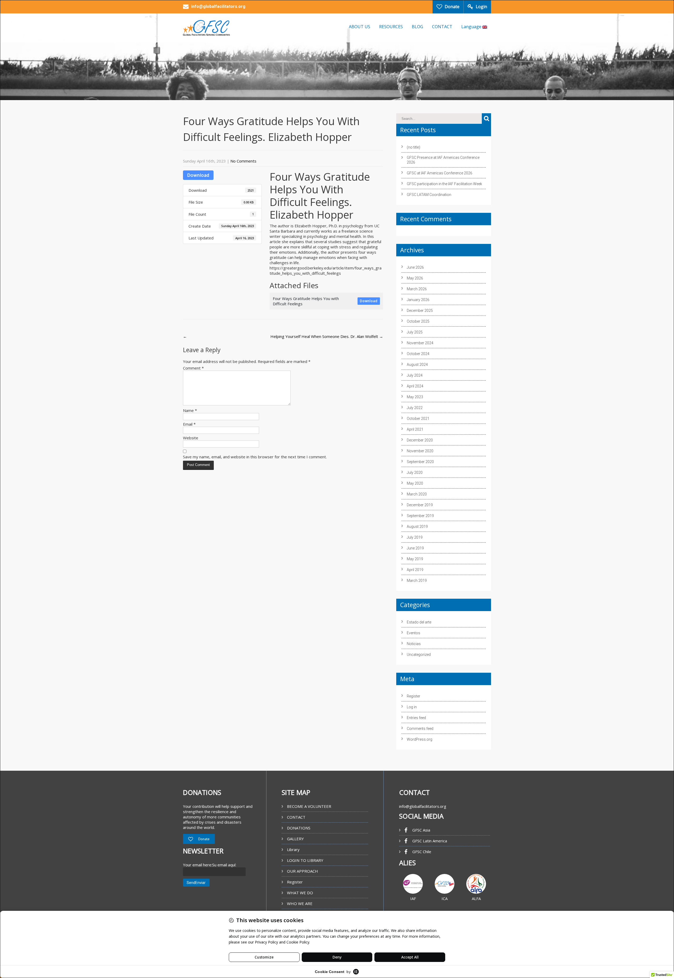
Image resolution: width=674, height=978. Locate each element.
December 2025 (420, 310)
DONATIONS (298, 827)
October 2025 (418, 321)
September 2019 (420, 516)
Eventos (413, 633)
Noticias (414, 644)
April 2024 (415, 386)
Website (190, 437)
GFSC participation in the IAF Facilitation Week (444, 184)
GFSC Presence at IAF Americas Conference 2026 (443, 159)
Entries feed (416, 718)
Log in (412, 707)
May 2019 (415, 559)
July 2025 (415, 332)
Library (293, 849)
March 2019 (417, 580)
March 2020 (417, 494)
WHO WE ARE (300, 903)
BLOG (417, 27)
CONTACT (442, 27)
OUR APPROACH (302, 871)
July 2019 (415, 537)
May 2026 (415, 278)
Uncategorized (419, 654)
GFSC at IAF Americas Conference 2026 (439, 173)
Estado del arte (419, 622)
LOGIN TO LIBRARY (305, 860)
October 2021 (418, 418)
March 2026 (417, 289)
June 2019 (415, 548)
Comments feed (420, 728)
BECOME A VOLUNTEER (309, 806)
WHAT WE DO (300, 892)
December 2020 (420, 440)
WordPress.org (419, 739)
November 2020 (420, 451)
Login (481, 6)
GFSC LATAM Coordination (429, 195)
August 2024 (417, 364)
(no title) (413, 147)
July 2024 (415, 375)
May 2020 (415, 483)
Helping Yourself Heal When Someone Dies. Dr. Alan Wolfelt (326, 336)
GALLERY (295, 838)
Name (190, 410)
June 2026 (415, 267)
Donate (452, 6)
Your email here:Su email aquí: (209, 864)
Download (198, 175)
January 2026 (418, 300)
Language (471, 27)
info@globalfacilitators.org (422, 806)
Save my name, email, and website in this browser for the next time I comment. (255, 456)
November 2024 (420, 343)
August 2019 (417, 526)
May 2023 (415, 397)
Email (189, 424)
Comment (193, 368)
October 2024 (418, 354)
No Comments (243, 161)
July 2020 (415, 472)
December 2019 (420, 505)
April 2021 (415, 429)
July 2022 (415, 408)
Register (413, 696)
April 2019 (415, 570)
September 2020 (420, 462)
